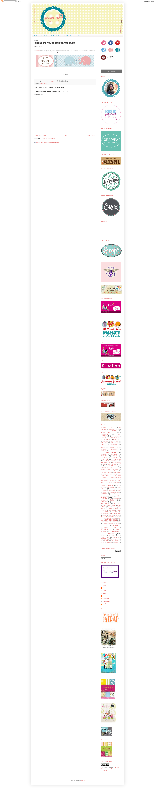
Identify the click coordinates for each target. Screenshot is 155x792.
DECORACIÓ (104, 459)
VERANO (106, 540)
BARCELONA (104, 437)
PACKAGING (105, 503)
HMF (118, 485)
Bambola (117, 436)
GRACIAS (103, 485)
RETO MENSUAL (114, 516)
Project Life (103, 510)
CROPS (115, 455)
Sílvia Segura (106, 601)
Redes (104, 515)
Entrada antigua (91, 135)
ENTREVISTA (116, 469)
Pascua (113, 505)
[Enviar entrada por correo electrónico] (57, 81)
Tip (118, 535)
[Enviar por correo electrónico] (60, 81)
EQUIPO (102, 470)
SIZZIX (45, 83)
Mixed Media (116, 498)
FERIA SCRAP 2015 (110, 474)
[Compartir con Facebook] (65, 81)
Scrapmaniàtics (116, 521)
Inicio (35, 35)
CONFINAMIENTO (112, 450)
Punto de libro (112, 510)
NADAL (112, 500)
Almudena (105, 588)
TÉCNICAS (103, 535)
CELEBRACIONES (105, 446)
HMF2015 (103, 487)
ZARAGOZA (103, 544)
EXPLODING (103, 472)
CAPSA (102, 444)
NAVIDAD (104, 502)
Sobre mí (67, 35)
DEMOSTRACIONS (105, 462)
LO (111, 494)
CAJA (117, 441)
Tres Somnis (106, 604)
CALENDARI (104, 442)
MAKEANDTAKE (104, 496)
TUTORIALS (113, 539)
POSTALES (109, 508)
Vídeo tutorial (114, 540)
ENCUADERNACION (106, 467)
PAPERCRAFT (107, 505)
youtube (116, 542)
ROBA (114, 518)
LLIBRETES (104, 494)
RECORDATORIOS (105, 513)
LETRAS (119, 490)
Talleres (44, 35)
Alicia (104, 585)
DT (120, 464)
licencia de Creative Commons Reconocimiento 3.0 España (110, 769)
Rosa (104, 596)
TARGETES (116, 531)
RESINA (117, 515)
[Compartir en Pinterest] (67, 81)
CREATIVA (114, 454)
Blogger (83, 780)
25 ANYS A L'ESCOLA (108, 427)
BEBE (109, 439)
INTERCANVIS (104, 490)
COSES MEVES (110, 452)
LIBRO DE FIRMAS (114, 492)
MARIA (111, 496)
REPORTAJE (111, 515)
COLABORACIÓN (113, 447)
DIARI (104, 464)
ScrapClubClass (105, 521)
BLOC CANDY (117, 439)
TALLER (104, 529)
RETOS (102, 518)
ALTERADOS (105, 432)
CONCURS (103, 450)
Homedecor (110, 487)
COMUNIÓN (114, 449)
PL (109, 507)
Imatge (119, 487)
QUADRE (115, 511)
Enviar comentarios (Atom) (49, 138)
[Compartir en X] (64, 81)
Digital (41, 83)
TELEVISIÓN (112, 535)
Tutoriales (56, 35)
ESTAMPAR (109, 470)
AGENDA (103, 430)
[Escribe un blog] (62, 81)
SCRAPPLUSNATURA (108, 523)
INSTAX (117, 489)
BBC (105, 439)
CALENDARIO (114, 442)
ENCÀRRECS (111, 466)
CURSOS (114, 457)
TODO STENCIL (105, 537)
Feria (104, 474)
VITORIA (102, 542)
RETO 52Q (104, 516)
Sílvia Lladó (106, 598)
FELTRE (110, 472)
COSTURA (103, 454)
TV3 (102, 540)
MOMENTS (103, 500)
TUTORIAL (104, 539)
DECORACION (117, 459)
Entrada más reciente (40, 135)
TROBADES (115, 537)
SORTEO (106, 527)
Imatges (104, 489)
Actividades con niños (114, 429)
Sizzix (38, 50)
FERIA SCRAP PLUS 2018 (112, 479)
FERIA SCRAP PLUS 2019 (107, 480)
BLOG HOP (105, 441)
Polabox (114, 507)
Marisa (104, 593)
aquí (41, 52)
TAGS (114, 527)
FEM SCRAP (117, 472)
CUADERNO (104, 457)
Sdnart (117, 523)
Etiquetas (116, 470)
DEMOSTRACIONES (111, 460)
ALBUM (114, 431)
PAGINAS (117, 503)
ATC (112, 436)
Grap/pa (110, 485)
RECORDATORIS (116, 513)
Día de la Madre (116, 462)
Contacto (78, 35)
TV (118, 539)
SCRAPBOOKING (111, 520)
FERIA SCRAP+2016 (106, 483)
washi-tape (109, 542)
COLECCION (103, 449)
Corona (119, 450)
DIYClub (114, 464)
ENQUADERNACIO (105, 469)
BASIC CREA (116, 437)
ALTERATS (104, 434)
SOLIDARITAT (117, 525)
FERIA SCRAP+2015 (114, 482)
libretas (104, 492)
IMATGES (112, 489)
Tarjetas (110, 534)
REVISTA (109, 518)
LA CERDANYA (112, 490)
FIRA (115, 484)
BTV (112, 441)
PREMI (116, 508)
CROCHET (103, 456)
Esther (104, 590)
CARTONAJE (114, 444)
